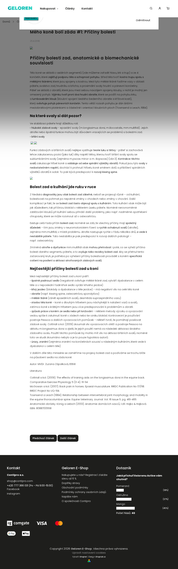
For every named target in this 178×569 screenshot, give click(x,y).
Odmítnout (143, 20)
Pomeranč (122, 486)
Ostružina (122, 495)
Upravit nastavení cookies (89, 552)
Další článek (68, 438)
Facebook (13, 489)
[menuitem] (51, 8)
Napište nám (70, 496)
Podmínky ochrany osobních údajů (84, 492)
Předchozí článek (43, 438)
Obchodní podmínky (75, 487)
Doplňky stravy (71, 483)
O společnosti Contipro (76, 501)
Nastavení (31, 18)
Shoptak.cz (100, 556)
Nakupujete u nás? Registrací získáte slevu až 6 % (84, 476)
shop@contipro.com (20, 481)
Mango (120, 504)
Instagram (13, 493)
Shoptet (83, 556)
